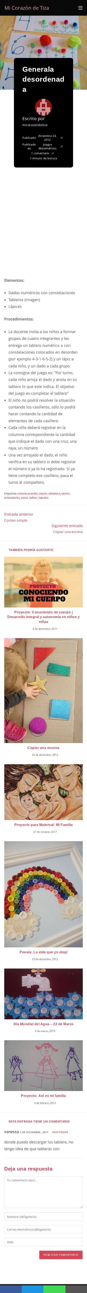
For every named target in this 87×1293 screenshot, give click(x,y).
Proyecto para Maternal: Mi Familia (43, 825)
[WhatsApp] (54, 1289)
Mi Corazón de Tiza (26, 7)
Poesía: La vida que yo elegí (43, 952)
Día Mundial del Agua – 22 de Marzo (44, 1024)
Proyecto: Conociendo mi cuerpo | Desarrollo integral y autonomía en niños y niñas (43, 617)
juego (24, 497)
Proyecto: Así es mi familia (43, 1096)
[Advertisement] (43, 227)
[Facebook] (11, 1289)
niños (33, 497)
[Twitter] (33, 1289)
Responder (60, 1132)
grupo (65, 493)
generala (54, 493)
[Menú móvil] (80, 8)
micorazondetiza (35, 125)
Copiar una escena (43, 748)
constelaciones (28, 493)
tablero (43, 497)
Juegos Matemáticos (48, 146)
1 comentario (40, 153)
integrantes (12, 497)
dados (43, 493)
